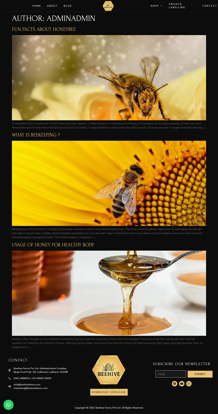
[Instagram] (189, 383)
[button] (8, 405)
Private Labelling (177, 6)
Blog (68, 5)
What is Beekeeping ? (36, 135)
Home (37, 5)
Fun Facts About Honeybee (44, 29)
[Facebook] (174, 383)
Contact (210, 5)
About (52, 5)
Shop (155, 5)
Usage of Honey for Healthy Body (53, 245)
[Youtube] (181, 383)
